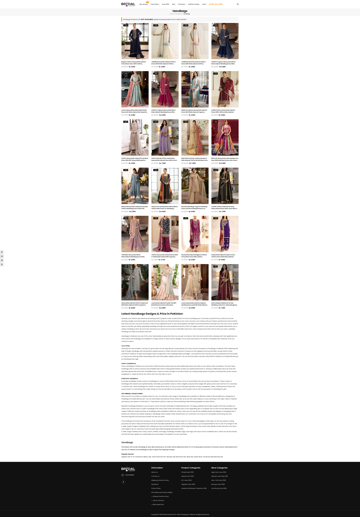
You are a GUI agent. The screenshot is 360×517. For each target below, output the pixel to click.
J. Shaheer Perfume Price (160, 496)
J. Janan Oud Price (157, 500)
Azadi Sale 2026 (216, 4)
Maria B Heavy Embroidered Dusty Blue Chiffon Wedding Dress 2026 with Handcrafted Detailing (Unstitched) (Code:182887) (134, 208)
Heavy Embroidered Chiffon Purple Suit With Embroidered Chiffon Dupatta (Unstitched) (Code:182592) (134, 304)
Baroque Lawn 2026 (218, 484)
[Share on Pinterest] (2, 260)
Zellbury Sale (147, 457)
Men (173, 4)
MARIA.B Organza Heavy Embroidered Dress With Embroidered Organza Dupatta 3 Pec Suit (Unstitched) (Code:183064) (194, 111)
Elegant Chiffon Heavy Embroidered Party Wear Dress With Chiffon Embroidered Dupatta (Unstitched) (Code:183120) (133, 63)
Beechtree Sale (181, 457)
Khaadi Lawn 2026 (187, 472)
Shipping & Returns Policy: (160, 480)
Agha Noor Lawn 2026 (218, 472)
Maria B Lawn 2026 (187, 476)
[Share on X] (2, 264)
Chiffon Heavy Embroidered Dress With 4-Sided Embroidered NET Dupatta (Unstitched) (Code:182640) (164, 256)
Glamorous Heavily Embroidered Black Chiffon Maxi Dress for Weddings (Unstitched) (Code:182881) (164, 208)
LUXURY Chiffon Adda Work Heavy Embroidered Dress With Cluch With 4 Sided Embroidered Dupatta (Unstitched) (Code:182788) (224, 208)
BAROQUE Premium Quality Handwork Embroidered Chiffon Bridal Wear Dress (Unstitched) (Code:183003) (194, 159)
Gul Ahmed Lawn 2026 (218, 488)
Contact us (155, 476)
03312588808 (129, 475)
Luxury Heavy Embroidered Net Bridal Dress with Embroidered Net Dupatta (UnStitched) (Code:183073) (134, 111)
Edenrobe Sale (218, 457)
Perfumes (181, 4)
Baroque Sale (171, 457)
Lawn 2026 (165, 4)
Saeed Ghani (198, 457)
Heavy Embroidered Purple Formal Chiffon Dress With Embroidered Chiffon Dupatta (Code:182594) (223, 256)
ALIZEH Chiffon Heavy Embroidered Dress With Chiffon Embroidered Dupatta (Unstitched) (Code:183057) (224, 111)
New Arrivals (143, 4)
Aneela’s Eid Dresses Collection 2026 (194, 488)
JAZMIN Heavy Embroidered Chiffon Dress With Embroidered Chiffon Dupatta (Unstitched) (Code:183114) (163, 63)
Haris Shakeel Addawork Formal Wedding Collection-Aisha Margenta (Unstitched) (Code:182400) (224, 304)
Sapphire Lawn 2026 (188, 484)
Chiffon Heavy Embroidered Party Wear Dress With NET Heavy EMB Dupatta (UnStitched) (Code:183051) (134, 159)
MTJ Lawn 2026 (186, 480)
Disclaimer (155, 484)
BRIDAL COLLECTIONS (133, 394)
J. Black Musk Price (157, 504)
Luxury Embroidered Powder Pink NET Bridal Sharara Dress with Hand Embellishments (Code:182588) (163, 304)
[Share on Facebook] (2, 252)
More (204, 4)
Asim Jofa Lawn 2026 (218, 480)
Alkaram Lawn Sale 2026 (219, 476)
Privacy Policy (156, 488)
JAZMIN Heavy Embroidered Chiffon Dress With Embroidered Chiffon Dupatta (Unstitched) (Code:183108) (194, 63)
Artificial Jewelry (193, 4)
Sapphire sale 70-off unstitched (131, 457)
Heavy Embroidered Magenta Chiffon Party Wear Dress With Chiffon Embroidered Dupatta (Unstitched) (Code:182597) (194, 256)
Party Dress (155, 4)
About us (154, 472)
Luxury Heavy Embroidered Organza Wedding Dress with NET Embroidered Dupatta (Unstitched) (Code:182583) (194, 304)
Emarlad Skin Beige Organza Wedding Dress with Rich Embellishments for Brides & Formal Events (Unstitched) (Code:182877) (194, 208)
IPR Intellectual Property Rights (162, 492)
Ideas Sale (190, 457)
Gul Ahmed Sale (208, 457)
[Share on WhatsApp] (2, 256)
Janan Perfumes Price (159, 457)
